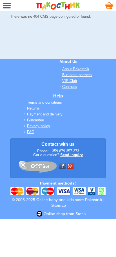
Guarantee (35, 120)
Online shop (54, 213)
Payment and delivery (45, 114)
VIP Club (69, 81)
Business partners (77, 75)
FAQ (30, 132)
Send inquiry (71, 155)
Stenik (80, 213)
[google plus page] (70, 166)
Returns (33, 108)
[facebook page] (62, 166)
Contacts (69, 87)
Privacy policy (38, 126)
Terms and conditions (44, 102)
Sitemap (58, 205)
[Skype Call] (37, 167)
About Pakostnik (75, 69)
